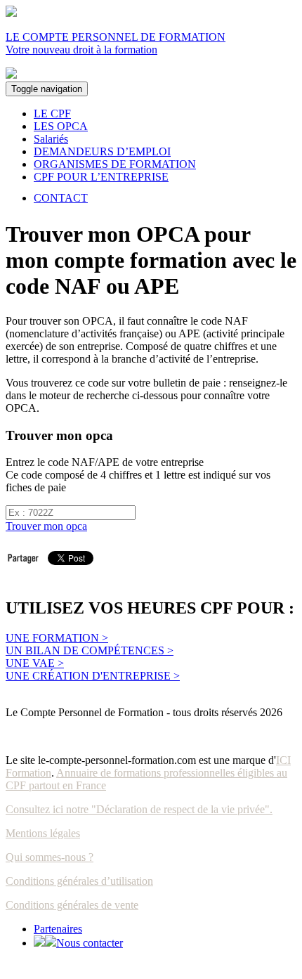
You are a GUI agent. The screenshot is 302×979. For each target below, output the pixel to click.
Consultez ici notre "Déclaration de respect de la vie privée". (139, 809)
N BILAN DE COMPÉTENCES (89, 650)
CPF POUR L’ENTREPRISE (101, 177)
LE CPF (52, 113)
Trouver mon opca (46, 526)
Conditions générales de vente (72, 905)
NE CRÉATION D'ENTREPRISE (93, 676)
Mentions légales (43, 833)
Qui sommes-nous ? (49, 857)
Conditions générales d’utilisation (79, 881)
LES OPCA (61, 126)
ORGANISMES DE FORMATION (115, 164)
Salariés (51, 139)
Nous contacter (89, 943)
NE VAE (35, 663)
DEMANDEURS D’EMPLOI (102, 151)
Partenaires (58, 929)
